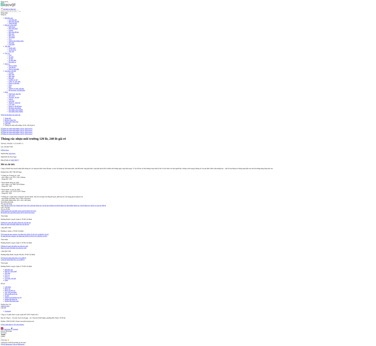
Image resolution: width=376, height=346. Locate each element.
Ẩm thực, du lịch (14, 97)
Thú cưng (12, 95)
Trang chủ (8, 118)
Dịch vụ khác (13, 65)
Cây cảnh (11, 104)
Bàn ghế (11, 78)
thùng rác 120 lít (79, 205)
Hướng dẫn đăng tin (11, 299)
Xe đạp (11, 58)
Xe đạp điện (12, 60)
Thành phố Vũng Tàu (11, 122)
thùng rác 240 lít (89, 205)
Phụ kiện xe (12, 62)
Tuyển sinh (12, 48)
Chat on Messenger (18, 344)
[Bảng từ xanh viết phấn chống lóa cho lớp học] (16, 222)
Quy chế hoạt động (11, 292)
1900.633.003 (5, 306)
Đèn (10, 87)
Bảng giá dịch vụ (10, 290)
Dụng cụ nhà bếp (14, 83)
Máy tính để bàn (14, 32)
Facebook (8, 311)
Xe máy (11, 57)
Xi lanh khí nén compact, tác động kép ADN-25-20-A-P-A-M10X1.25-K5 (24, 236)
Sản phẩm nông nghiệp (16, 111)
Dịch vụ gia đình (14, 69)
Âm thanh (12, 37)
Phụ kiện (11, 43)
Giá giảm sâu (13, 20)
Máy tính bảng (13, 28)
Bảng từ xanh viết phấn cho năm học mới (13, 248)
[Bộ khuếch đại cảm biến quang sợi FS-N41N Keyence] (18, 211)
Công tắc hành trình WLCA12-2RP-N (13, 260)
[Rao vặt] (8, 6)
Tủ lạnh (11, 73)
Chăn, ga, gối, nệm (14, 81)
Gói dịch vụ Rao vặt (9, 9)
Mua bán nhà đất (14, 21)
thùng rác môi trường (66, 205)
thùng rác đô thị (55, 205)
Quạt (10, 85)
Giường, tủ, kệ (13, 80)
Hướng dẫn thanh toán (12, 301)
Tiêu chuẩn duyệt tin (11, 294)
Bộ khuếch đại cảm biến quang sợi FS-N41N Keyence (18, 212)
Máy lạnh (11, 76)
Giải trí (11, 99)
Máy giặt (11, 74)
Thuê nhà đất (13, 23)
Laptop (11, 30)
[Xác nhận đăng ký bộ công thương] (12, 324)
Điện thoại (12, 27)
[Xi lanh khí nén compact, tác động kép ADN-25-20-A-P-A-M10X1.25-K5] (25, 234)
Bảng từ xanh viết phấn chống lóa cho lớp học (15, 224)
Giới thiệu (8, 287)
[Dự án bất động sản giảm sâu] (10, 115)
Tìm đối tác (12, 67)
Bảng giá (7, 289)
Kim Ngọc (12, 153)
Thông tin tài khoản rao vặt (13, 297)
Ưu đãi (7, 296)
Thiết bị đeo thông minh (16, 41)
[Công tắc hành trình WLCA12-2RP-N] (13, 258)
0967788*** (15, 160)
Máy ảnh (11, 34)
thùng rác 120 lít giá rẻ (43, 205)
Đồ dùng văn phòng (15, 108)
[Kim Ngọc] (5, 150)
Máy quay (12, 35)
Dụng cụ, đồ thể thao (15, 106)
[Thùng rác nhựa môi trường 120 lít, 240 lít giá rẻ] (16, 128)
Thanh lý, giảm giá (14, 103)
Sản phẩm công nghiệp (16, 110)
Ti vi (10, 39)
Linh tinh (11, 101)
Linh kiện (12, 44)
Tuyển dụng (12, 50)
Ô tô (10, 55)
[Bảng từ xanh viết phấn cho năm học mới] (14, 246)
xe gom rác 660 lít (100, 205)
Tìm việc (11, 51)
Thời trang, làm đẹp (15, 94)
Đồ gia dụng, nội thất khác (17, 90)
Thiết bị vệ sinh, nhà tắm (16, 88)
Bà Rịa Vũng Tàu (10, 120)
